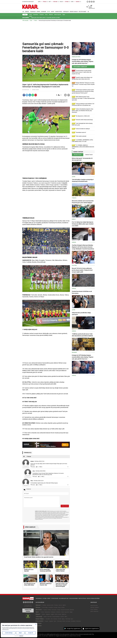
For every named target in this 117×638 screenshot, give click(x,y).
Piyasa (45, 610)
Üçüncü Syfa (50, 605)
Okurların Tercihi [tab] (77, 154)
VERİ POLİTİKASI (82, 598)
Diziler (43, 614)
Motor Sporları (57, 14)
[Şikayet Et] (68, 467)
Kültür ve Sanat (66, 621)
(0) (41, 466)
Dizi (52, 619)
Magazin (48, 614)
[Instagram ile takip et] (32, 602)
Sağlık (52, 614)
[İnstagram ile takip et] (89, 1)
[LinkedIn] (30, 95)
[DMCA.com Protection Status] (28, 616)
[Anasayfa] (23, 11)
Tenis (46, 14)
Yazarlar (33, 11)
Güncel (27, 11)
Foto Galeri (39, 621)
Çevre (60, 605)
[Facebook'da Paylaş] (24, 95)
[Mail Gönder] (35, 95)
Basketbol (35, 14)
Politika (44, 605)
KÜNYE (48, 598)
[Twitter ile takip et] (94, 1)
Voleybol (41, 14)
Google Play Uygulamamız (74, 628)
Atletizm (51, 14)
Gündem (48, 619)
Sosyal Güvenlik (65, 610)
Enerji (58, 610)
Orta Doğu (45, 607)
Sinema (55, 619)
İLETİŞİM (45, 598)
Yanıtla (33, 466)
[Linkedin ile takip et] (30, 602)
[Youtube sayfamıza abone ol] (28, 602)
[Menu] (88, 11)
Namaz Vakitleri (94, 607)
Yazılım (62, 616)
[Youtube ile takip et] (87, 1)
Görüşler (66, 11)
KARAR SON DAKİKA (28, 610)
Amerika (50, 607)
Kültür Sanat (82, 11)
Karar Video (58, 11)
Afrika (62, 607)
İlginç (63, 619)
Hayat (52, 11)
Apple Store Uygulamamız (92, 628)
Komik (59, 619)
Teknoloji (39, 616)
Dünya (38, 11)
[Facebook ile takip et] (92, 1)
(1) (37, 466)
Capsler (51, 621)
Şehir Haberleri (94, 611)
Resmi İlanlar (74, 11)
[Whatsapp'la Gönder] (32, 95)
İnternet (49, 616)
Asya (59, 607)
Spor (48, 11)
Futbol (30, 14)
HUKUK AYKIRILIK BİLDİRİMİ (93, 598)
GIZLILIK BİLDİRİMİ (73, 598)
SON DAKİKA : (25, 17)
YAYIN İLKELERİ (54, 598)
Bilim (66, 616)
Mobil (45, 616)
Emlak (49, 610)
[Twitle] (27, 95)
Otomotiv (54, 610)
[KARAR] (30, 6)
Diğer (63, 14)
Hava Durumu (94, 605)
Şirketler (72, 610)
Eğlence (64, 614)
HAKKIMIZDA (39, 598)
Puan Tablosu (94, 609)
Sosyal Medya (56, 616)
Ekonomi (43, 11)
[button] (56, 95)
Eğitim (64, 605)
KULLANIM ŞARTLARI (63, 598)
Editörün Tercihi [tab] (89, 154)
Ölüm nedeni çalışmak (36, 17)
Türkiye (56, 605)
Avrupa (55, 607)
